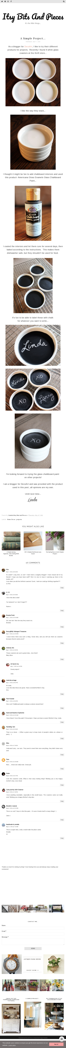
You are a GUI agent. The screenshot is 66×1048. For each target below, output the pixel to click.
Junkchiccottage (11, 680)
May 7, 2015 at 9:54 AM (12, 594)
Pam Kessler (10, 698)
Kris (7, 569)
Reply (62, 587)
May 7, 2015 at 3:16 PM (16, 666)
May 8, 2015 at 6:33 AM (12, 729)
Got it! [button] (56, 1044)
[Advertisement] (33, 887)
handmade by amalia (12, 824)
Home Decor (11, 519)
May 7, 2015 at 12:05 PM (12, 633)
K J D (8, 592)
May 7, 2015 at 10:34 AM (12, 617)
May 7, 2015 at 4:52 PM (12, 682)
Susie (8, 773)
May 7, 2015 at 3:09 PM (12, 650)
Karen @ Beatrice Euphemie (15, 713)
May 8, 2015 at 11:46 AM (12, 761)
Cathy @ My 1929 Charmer (14, 789)
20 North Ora (14, 664)
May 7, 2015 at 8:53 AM (12, 571)
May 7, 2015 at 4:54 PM (12, 701)
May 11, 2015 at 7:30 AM (12, 826)
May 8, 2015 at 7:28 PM (12, 792)
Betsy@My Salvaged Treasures (16, 631)
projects (19, 519)
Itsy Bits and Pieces (28, 1037)
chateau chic (10, 648)
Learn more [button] (12, 1045)
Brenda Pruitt (10, 615)
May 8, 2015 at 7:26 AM (12, 745)
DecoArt (28, 46)
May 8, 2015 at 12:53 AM (12, 715)
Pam (7, 759)
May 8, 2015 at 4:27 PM (12, 775)
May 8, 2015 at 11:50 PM (12, 808)
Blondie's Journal (11, 806)
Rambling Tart (10, 727)
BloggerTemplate (43, 1037)
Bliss (7, 743)
